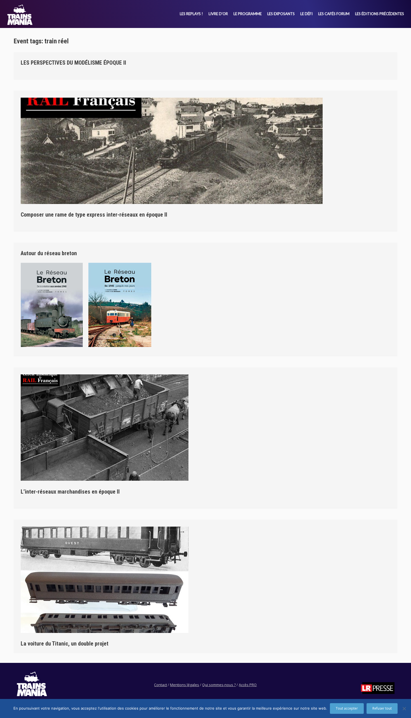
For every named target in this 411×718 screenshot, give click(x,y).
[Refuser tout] (404, 708)
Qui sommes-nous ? (219, 684)
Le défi (306, 13)
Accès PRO (248, 684)
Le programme (247, 13)
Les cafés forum (333, 13)
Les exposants (281, 13)
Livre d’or (218, 13)
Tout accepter (347, 708)
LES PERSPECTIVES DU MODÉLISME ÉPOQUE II (73, 62)
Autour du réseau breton (49, 253)
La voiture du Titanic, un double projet (64, 643)
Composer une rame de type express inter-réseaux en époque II (94, 214)
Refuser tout (382, 708)
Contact (160, 684)
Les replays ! (191, 13)
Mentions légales (184, 684)
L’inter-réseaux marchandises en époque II (70, 491)
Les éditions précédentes (379, 13)
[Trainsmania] (20, 14)
